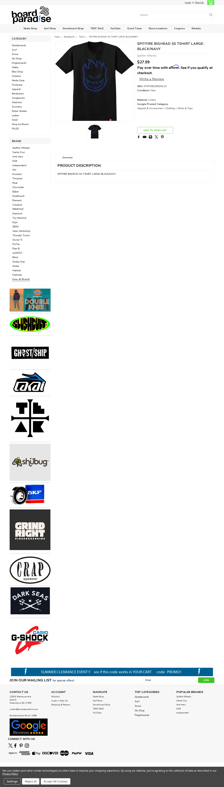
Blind (15, 257)
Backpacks (18, 93)
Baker (15, 191)
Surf (14, 49)
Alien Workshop (21, 231)
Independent (19, 165)
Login (188, 2)
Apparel (16, 89)
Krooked (17, 174)
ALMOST (17, 253)
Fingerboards (19, 63)
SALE (15, 120)
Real (15, 183)
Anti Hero (17, 156)
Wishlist (55, 696)
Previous (58, 81)
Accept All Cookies (56, 781)
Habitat (16, 270)
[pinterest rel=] (21, 745)
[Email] (144, 137)
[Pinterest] (162, 137)
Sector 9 (17, 239)
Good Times (134, 28)
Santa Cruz (18, 152)
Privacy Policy (10, 773)
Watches (17, 102)
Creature (17, 204)
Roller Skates (19, 111)
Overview (67, 157)
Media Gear (18, 80)
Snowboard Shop (73, 28)
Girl (14, 169)
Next (131, 81)
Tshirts (82, 37)
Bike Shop (17, 71)
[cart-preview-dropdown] (209, 2)
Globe (15, 266)
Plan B (16, 248)
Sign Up (199, 2)
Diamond (17, 213)
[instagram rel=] (27, 745)
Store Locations (158, 28)
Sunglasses (18, 98)
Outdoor (16, 76)
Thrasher (17, 178)
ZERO (15, 226)
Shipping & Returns (60, 704)
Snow (15, 54)
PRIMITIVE (18, 209)
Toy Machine (19, 218)
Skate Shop (30, 28)
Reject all (31, 781)
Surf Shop (50, 28)
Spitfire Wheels (21, 148)
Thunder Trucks (21, 235)
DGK (14, 161)
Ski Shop (17, 58)
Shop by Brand (20, 124)
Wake (15, 67)
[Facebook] (138, 137)
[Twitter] (156, 137)
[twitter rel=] (10, 745)
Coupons (179, 28)
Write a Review (151, 79)
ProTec (16, 244)
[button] (30, 300)
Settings (12, 781)
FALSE (15, 128)
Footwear (17, 85)
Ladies (15, 115)
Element (17, 200)
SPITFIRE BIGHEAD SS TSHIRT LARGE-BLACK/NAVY (113, 37)
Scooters (17, 106)
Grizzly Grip (18, 261)
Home (57, 37)
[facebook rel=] (15, 745)
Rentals (196, 28)
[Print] (150, 137)
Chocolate (18, 187)
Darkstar (17, 275)
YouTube (115, 28)
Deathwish (18, 196)
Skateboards (19, 45)
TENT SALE (97, 28)
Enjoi (15, 222)
